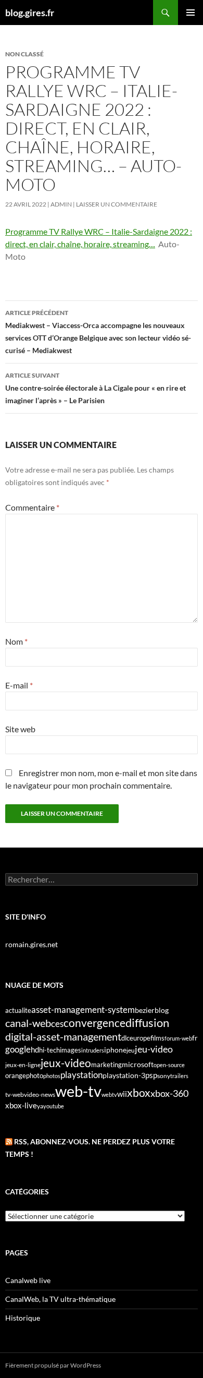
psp (151, 1075)
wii (122, 1093)
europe (140, 1038)
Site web (20, 729)
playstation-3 (124, 1075)
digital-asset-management (63, 1036)
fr (195, 1037)
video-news (39, 1094)
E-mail (19, 685)
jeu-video (154, 1049)
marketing (106, 1064)
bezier (145, 1010)
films (157, 1038)
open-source (169, 1064)
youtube (53, 1106)
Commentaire (32, 507)
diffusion (147, 1023)
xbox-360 (169, 1093)
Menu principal (190, 12)
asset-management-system (83, 1009)
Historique (22, 1317)
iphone (115, 1050)
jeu (130, 1050)
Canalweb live (27, 1280)
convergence (94, 1023)
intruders (92, 1050)
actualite (18, 1010)
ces (57, 1023)
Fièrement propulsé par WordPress (53, 1365)
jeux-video (66, 1062)
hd (35, 1049)
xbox (138, 1092)
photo (34, 1075)
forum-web (178, 1038)
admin (61, 204)
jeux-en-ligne (23, 1065)
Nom (16, 641)
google (18, 1049)
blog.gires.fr (29, 12)
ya (40, 1106)
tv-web (14, 1094)
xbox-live (21, 1105)
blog (162, 1010)
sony (163, 1076)
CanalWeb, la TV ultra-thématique (60, 1299)
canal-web (28, 1023)
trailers (179, 1075)
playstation (81, 1075)
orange (15, 1075)
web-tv (78, 1091)
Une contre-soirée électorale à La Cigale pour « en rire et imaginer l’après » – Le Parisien (95, 388)
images (70, 1050)
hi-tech (49, 1050)
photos (51, 1075)
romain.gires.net (31, 944)
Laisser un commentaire (116, 204)
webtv (109, 1094)
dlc (125, 1038)
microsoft (138, 1064)
